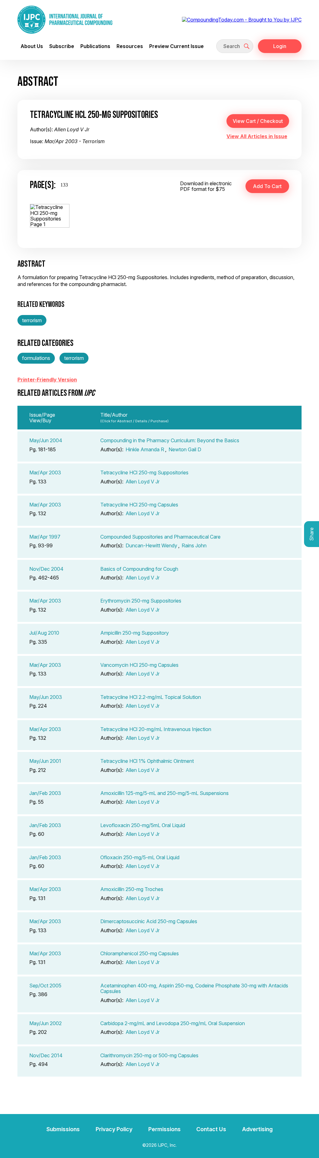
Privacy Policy (114, 1129)
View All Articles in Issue (256, 136)
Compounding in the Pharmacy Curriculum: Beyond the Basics (169, 440)
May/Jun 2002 (45, 1023)
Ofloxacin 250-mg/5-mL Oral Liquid (139, 857)
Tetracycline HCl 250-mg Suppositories (144, 472)
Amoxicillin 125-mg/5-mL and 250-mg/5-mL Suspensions (164, 793)
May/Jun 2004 (45, 440)
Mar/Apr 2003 (45, 472)
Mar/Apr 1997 (44, 537)
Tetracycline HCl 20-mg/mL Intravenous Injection (155, 729)
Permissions (164, 1129)
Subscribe (61, 46)
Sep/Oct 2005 (45, 985)
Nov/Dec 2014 (46, 1055)
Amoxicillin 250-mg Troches (131, 889)
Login (279, 46)
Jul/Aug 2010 (44, 633)
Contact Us (211, 1129)
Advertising (257, 1129)
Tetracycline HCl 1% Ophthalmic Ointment (147, 761)
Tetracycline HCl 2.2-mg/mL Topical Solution (150, 697)
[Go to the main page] (64, 20)
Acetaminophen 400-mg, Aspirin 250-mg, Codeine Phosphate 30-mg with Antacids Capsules (194, 988)
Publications (95, 46)
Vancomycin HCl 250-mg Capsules (139, 665)
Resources (130, 46)
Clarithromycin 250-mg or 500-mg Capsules (149, 1055)
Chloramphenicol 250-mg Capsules (139, 953)
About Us (32, 46)
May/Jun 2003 (45, 697)
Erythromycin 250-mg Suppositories (140, 601)
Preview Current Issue (176, 46)
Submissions (63, 1129)
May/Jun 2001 (45, 761)
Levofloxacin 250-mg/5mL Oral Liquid (142, 825)
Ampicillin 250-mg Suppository (134, 633)
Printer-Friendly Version (47, 379)
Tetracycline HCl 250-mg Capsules (139, 504)
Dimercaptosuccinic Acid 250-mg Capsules (148, 921)
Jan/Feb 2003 (45, 793)
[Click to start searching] (246, 46)
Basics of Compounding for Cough (139, 569)
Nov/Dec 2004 (46, 569)
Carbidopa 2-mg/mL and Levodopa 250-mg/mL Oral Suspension (172, 1023)
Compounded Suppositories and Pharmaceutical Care (160, 537)
